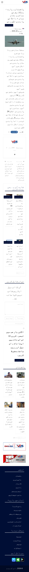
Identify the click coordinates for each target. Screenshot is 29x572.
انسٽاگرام (17, 548)
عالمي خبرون (9, 25)
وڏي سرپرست (17, 510)
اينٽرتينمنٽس (16, 491)
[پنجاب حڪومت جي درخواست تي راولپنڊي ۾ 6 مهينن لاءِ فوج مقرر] (21, 375)
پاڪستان (18, 476)
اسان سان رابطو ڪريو (14, 522)
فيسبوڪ (19, 537)
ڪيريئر (19, 518)
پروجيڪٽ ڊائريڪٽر (15, 514)
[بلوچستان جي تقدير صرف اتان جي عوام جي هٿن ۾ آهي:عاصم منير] (8, 375)
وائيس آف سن (17, 506)
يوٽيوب (17, 540)
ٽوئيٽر (19, 544)
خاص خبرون (18, 197)
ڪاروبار (18, 483)
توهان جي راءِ (17, 525)
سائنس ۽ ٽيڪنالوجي (15, 495)
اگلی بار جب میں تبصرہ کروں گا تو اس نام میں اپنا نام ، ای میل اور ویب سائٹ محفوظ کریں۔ (15, 343)
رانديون (18, 487)
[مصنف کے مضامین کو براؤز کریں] (14, 142)
